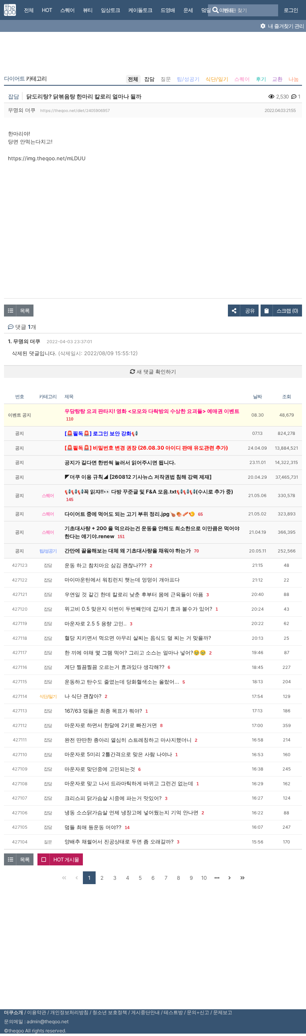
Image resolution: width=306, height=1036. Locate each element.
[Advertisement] (153, 55)
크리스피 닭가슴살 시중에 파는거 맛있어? (113, 798)
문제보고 (222, 1012)
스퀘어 (242, 79)
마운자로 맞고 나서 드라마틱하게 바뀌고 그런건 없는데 (129, 783)
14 (127, 827)
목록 (24, 310)
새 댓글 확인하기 (155, 371)
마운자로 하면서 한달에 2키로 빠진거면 (111, 725)
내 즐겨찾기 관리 (285, 26)
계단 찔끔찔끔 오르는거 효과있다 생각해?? (115, 667)
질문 (166, 79)
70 (196, 550)
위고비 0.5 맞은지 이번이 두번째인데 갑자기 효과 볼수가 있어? (138, 608)
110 (69, 419)
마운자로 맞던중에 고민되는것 (100, 769)
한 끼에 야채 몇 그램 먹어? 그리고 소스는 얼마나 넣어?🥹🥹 (135, 652)
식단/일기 (217, 79)
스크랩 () (287, 310)
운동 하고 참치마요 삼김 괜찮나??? (106, 565)
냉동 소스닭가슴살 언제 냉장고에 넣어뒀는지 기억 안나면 (131, 812)
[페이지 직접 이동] (216, 877)
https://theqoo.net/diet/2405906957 (75, 110)
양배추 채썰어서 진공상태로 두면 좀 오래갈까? (119, 841)
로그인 (291, 10)
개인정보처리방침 (69, 1012)
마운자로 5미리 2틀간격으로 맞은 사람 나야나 (118, 754)
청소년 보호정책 (109, 1012)
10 (204, 878)
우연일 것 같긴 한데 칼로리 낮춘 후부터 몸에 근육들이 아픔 (134, 594)
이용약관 (36, 1012)
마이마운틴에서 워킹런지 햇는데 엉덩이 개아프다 (122, 579)
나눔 (293, 79)
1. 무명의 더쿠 (24, 341)
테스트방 (173, 1012)
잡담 (149, 79)
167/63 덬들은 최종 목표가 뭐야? (103, 711)
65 (200, 514)
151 (121, 536)
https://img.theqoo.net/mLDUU (47, 158)
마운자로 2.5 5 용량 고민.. (96, 623)
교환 (277, 79)
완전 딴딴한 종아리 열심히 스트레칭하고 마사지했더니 (128, 740)
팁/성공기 (188, 79)
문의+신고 (198, 1012)
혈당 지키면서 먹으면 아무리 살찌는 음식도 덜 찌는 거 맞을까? (138, 638)
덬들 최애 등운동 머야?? (93, 827)
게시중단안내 (145, 1012)
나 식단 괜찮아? (83, 696)
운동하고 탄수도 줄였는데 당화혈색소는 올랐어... (122, 681)
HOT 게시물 (66, 859)
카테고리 (25, 78)
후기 (261, 79)
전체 (133, 79)
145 (69, 499)
